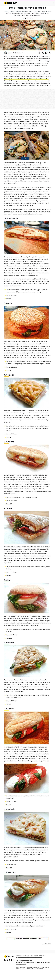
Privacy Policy (30, 955)
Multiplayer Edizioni (21, 964)
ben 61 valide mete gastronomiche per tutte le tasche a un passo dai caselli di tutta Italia (27, 78)
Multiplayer (19, 962)
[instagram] (13, 960)
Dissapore (25, 18)
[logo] (10, 2)
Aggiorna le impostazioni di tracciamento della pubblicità (29, 957)
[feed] (5, 960)
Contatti (36, 955)
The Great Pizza (46, 962)
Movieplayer (26, 962)
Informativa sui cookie (21, 955)
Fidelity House (38, 962)
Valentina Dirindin (12, 52)
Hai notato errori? (47, 943)
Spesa (31, 18)
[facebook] (9, 960)
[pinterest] (11, 960)
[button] (39, 52)
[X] (7, 960)
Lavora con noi (42, 955)
